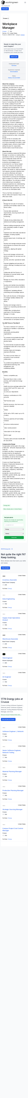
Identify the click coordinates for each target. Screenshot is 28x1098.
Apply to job (14, 56)
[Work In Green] (9, 2)
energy (23, 34)
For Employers (6, 6)
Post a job (5, 8)
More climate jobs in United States (13, 509)
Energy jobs (7, 505)
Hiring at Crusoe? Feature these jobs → (11, 714)
